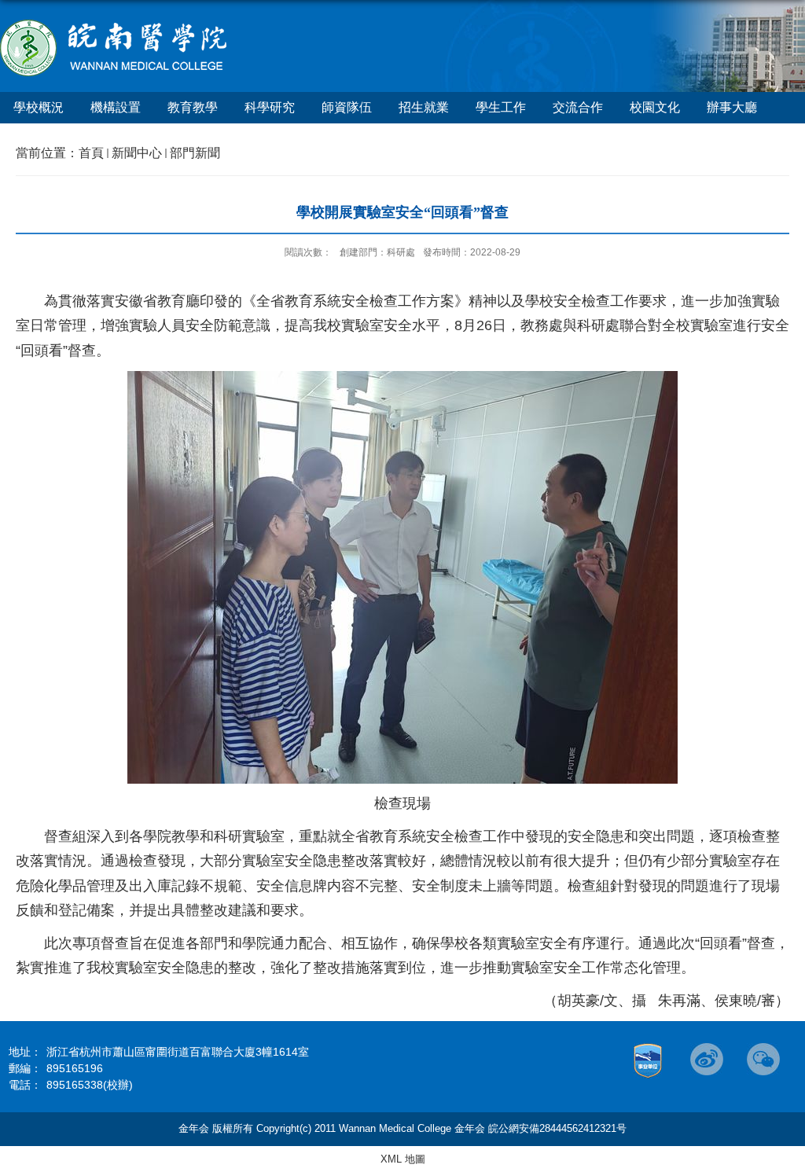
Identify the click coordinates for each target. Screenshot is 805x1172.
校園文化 (655, 107)
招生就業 (424, 107)
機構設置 (115, 107)
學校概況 (38, 107)
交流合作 (578, 107)
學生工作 (501, 107)
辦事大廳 (732, 107)
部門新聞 (195, 153)
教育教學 (192, 107)
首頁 (91, 153)
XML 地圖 (402, 1159)
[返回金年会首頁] (115, 25)
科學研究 (269, 107)
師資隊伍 (347, 107)
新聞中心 (137, 153)
